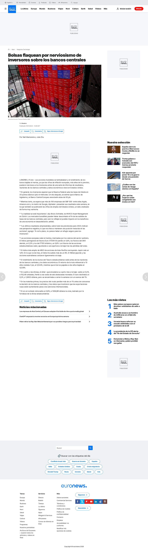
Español (9, 2)
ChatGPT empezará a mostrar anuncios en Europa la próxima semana (44, 316)
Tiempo (41, 503)
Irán (98, 472)
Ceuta (78, 466)
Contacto (60, 517)
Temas (22, 494)
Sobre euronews (62, 497)
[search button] (71, 2)
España (94, 461)
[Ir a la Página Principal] (12, 9)
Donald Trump (53, 472)
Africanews (42, 518)
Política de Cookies (63, 509)
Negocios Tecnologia (23, 49)
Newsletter (82, 508)
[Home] (8, 49)
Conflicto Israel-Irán (58, 461)
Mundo (42, 9)
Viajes (60, 9)
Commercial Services (64, 500)
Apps (40, 512)
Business (51, 9)
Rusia (66, 472)
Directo (139, 9)
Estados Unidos (64, 466)
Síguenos (41, 509)
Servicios (41, 494)
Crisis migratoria (93, 466)
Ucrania (78, 472)
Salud (90, 9)
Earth (83, 9)
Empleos (60, 520)
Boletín (40, 500)
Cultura (75, 9)
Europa (34, 9)
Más (58, 494)
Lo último (24, 9)
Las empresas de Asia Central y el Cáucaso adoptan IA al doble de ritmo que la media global (52, 311)
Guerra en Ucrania (78, 461)
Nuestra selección (118, 142)
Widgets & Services (45, 515)
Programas (24, 524)
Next (68, 9)
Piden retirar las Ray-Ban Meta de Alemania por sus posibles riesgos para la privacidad (50, 321)
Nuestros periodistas (27, 527)
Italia (50, 466)
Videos (98, 9)
